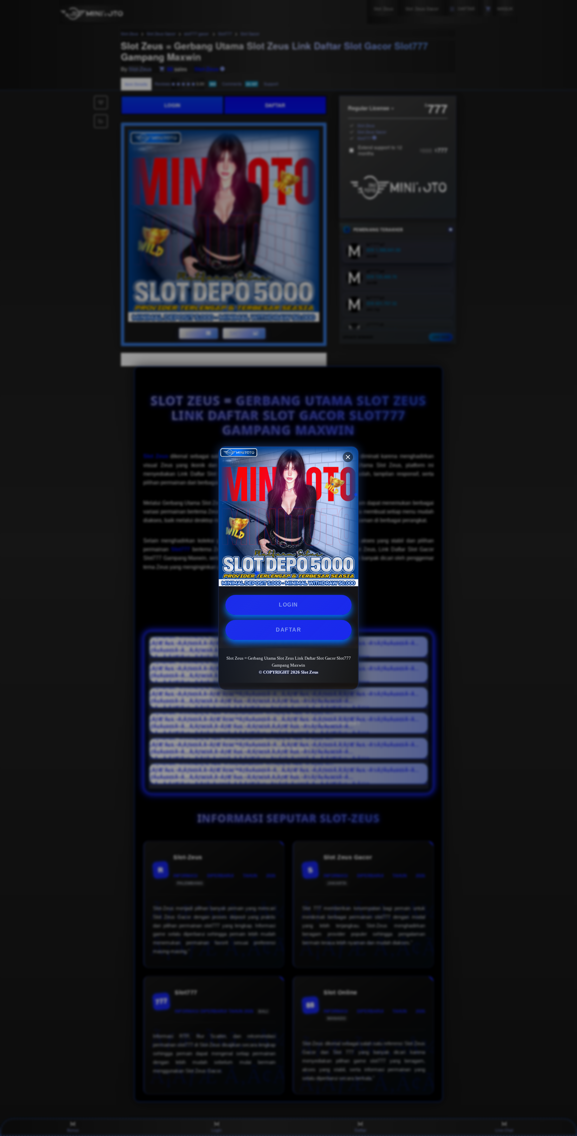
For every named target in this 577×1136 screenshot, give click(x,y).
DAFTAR (288, 630)
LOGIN (288, 605)
